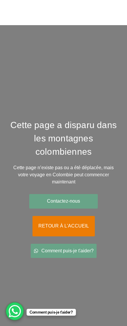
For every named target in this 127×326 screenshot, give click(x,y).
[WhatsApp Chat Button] (15, 311)
